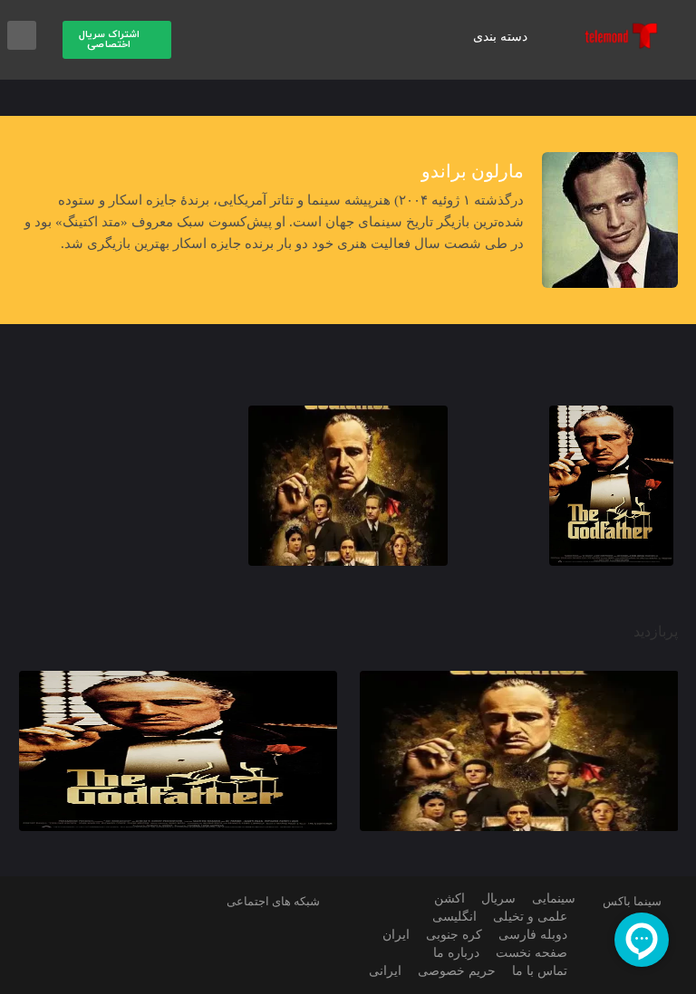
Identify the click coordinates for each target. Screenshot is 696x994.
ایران (399, 934)
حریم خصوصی (454, 971)
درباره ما (453, 952)
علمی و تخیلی (528, 916)
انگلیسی (451, 916)
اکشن (446, 898)
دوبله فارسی (532, 934)
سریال (494, 898)
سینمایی (551, 898)
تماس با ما (538, 971)
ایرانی (385, 971)
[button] (117, 40)
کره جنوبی (455, 934)
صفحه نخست (529, 952)
